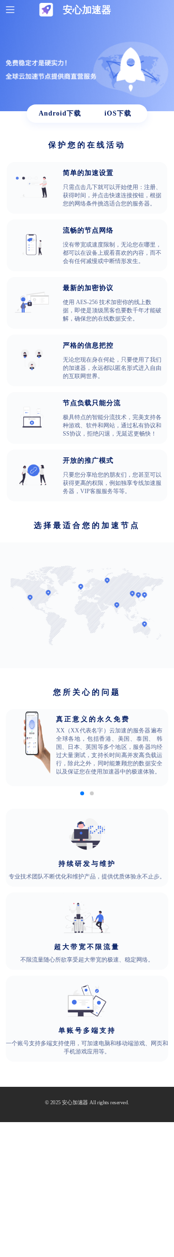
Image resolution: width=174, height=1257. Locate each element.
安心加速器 (75, 1102)
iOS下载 (117, 113)
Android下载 (60, 113)
